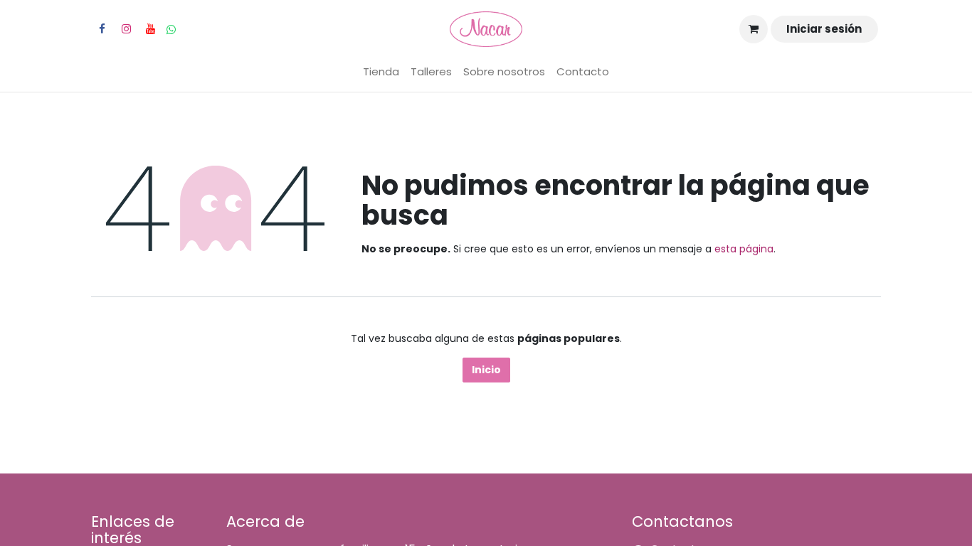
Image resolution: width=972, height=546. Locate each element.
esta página (743, 249)
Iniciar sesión (824, 28)
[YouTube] (150, 29)
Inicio (486, 370)
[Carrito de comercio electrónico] (753, 29)
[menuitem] (381, 72)
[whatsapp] (171, 29)
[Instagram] (126, 29)
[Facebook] (101, 29)
